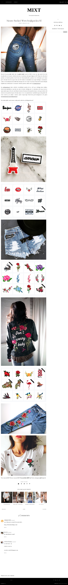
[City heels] (41, 497)
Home (2, 2)
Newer (4, 509)
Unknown (7, 520)
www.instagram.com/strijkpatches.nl (9, 96)
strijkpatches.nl (36, 83)
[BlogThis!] (21, 483)
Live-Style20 (8, 542)
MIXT (34, 10)
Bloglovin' (44, 478)
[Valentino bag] (6, 497)
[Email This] (18, 483)
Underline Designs (63, 583)
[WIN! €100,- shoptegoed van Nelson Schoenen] (18, 497)
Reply (5, 527)
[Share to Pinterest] (29, 483)
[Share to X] (24, 483)
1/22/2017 (13, 520)
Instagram (37, 478)
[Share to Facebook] (27, 483)
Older (44, 509)
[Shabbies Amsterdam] (29, 497)
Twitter (32, 478)
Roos (6, 532)
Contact (16, 2)
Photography (9, 2)
